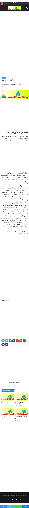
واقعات (7, 74)
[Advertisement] (14, 27)
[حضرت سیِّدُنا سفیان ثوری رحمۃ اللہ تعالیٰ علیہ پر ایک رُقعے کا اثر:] (21, 397)
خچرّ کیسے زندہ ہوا (3, 417)
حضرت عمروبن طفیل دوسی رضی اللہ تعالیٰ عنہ (21, 417)
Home (4, 74)
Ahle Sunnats (23, 495)
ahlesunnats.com (6, 84)
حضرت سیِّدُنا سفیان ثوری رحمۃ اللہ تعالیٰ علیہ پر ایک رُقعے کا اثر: (21, 403)
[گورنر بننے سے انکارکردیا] (7, 397)
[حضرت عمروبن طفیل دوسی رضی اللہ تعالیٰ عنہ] (21, 411)
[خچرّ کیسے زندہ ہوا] (7, 411)
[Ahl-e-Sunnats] (14, 8)
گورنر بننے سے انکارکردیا (4, 402)
